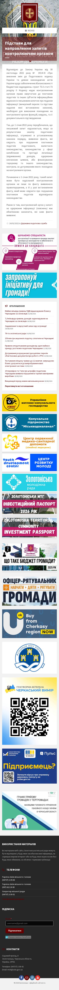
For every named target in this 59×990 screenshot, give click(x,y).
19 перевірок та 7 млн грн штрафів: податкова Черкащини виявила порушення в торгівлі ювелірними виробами (29, 373)
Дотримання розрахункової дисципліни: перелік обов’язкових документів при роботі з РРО (26, 354)
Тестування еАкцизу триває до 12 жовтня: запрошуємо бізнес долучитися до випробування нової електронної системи (29, 363)
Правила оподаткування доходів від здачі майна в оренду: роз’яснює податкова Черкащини (27, 347)
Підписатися (14, 930)
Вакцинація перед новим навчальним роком (24, 381)
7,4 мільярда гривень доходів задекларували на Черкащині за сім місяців (26, 319)
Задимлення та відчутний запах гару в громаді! (26, 326)
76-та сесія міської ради (15, 333)
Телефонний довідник (13, 899)
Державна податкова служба (34, 223)
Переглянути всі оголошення (19, 386)
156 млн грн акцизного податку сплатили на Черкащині (29, 338)
